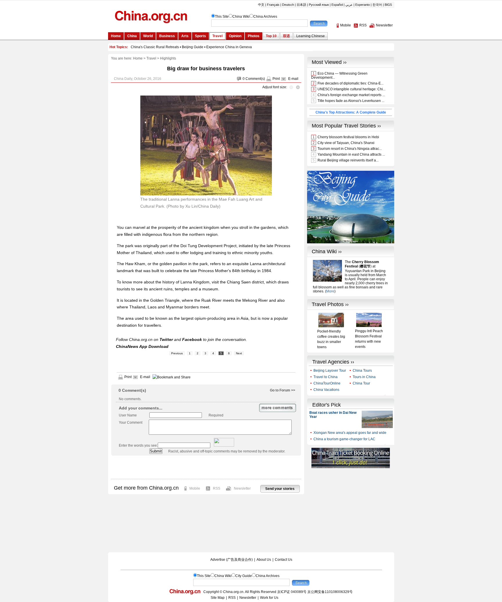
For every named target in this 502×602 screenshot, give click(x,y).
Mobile (194, 488)
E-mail (293, 79)
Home (138, 58)
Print (276, 79)
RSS (216, 488)
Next (239, 353)
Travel (151, 58)
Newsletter (242, 488)
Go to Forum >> (282, 390)
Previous (177, 353)
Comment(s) (255, 79)
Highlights (168, 58)
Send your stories (280, 489)
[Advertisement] (206, 467)
